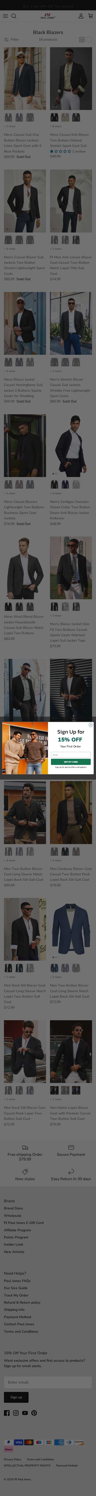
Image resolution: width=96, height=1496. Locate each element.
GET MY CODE (71, 761)
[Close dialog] (91, 725)
